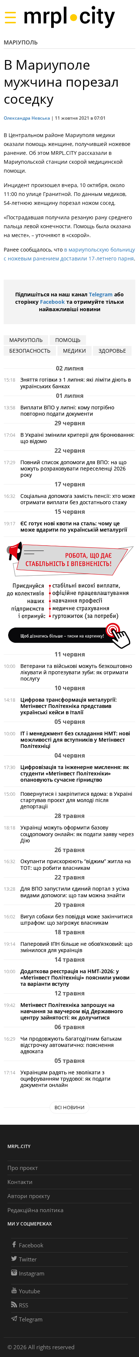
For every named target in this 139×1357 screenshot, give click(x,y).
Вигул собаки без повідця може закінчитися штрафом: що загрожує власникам (76, 919)
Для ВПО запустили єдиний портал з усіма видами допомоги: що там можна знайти (74, 891)
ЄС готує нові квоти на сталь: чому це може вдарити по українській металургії (73, 526)
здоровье (112, 350)
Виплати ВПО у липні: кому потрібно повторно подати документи (67, 410)
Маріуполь (21, 42)
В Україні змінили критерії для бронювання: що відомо (77, 438)
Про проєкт (22, 1167)
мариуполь (26, 339)
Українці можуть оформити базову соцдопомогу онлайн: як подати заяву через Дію (77, 833)
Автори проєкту (28, 1196)
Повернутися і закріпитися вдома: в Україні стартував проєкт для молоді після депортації (76, 800)
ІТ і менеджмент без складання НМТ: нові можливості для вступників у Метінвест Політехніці (75, 739)
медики (74, 350)
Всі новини (69, 1107)
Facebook (52, 301)
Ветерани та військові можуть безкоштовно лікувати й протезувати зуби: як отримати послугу (76, 672)
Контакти (20, 1181)
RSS (23, 1305)
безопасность (29, 350)
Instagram (31, 1273)
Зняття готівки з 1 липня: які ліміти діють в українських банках (75, 382)
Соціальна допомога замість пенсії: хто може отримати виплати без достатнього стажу (77, 499)
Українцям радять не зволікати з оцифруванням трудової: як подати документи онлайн (65, 1078)
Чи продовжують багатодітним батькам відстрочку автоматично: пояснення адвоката (71, 1044)
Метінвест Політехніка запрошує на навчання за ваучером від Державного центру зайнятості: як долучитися (71, 1011)
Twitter (28, 1259)
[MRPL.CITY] (69, 17)
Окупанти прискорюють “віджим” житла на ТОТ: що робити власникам (75, 864)
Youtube (29, 1291)
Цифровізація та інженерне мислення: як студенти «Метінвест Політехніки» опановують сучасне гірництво (74, 773)
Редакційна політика (35, 1210)
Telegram (101, 294)
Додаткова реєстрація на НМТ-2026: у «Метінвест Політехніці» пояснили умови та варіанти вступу (74, 977)
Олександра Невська (27, 118)
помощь (67, 339)
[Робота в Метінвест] (69, 595)
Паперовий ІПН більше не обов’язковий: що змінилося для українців (76, 947)
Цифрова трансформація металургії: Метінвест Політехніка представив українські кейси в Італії (68, 705)
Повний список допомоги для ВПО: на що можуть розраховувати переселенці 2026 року (73, 468)
